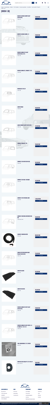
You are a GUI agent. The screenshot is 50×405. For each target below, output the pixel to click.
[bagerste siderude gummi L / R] (8, 40)
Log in (42, 2)
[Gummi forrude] (8, 113)
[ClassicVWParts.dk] (6, 3)
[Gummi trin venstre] (8, 295)
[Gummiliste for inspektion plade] (8, 167)
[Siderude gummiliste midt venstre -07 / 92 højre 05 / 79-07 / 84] (8, 331)
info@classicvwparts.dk (5, 397)
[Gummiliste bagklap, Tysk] (8, 149)
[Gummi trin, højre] (8, 276)
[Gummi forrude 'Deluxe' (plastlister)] (8, 131)
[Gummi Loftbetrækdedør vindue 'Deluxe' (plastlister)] (8, 258)
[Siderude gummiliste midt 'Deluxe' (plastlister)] (8, 313)
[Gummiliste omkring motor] (8, 240)
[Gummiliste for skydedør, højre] (8, 204)
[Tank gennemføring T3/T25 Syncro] (8, 349)
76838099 (3, 395)
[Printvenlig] (48, 7)
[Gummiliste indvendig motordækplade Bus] (8, 222)
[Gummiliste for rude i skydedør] (8, 185)
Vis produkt (41, 55)
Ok (45, 403)
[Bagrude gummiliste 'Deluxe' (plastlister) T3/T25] (8, 58)
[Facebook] (36, 3)
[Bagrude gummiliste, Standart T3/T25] (8, 76)
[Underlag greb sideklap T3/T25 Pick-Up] (8, 367)
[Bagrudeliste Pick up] (8, 94)
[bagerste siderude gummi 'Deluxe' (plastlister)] (8, 22)
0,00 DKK (45, 2)
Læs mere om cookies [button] (33, 403)
